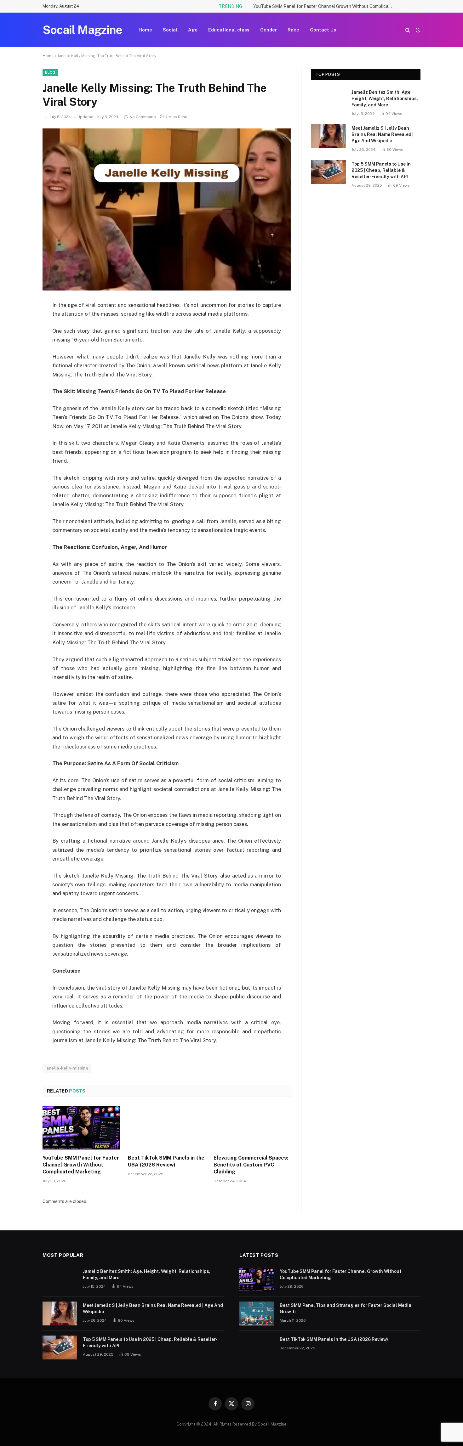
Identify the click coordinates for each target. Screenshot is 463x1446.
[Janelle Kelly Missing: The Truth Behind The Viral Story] (167, 209)
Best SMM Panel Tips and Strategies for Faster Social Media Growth (345, 1308)
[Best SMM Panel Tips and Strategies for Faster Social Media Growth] (256, 1313)
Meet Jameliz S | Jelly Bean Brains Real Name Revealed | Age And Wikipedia (383, 134)
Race (293, 29)
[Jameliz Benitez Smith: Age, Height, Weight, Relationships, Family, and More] (328, 100)
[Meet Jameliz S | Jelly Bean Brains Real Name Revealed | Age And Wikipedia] (328, 136)
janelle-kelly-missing (67, 1068)
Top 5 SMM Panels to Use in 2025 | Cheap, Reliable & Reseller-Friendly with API (381, 170)
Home (145, 29)
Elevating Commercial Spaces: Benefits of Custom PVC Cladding (251, 1165)
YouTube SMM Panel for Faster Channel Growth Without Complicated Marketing (324, 6)
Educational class (228, 29)
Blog (50, 72)
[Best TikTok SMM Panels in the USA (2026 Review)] (166, 1127)
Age (192, 29)
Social (170, 29)
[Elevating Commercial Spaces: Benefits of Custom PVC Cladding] (252, 1127)
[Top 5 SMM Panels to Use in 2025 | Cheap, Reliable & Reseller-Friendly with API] (328, 172)
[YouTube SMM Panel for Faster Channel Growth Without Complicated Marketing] (81, 1127)
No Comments (142, 117)
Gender (268, 29)
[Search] (407, 30)
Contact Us (323, 29)
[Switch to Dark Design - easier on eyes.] (417, 29)
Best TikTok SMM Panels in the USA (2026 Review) (166, 1161)
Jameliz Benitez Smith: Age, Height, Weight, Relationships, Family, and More (385, 98)
